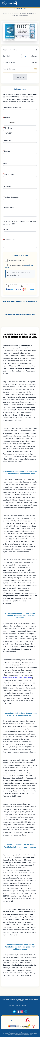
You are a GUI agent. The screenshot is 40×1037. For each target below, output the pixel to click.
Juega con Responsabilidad (16, 1020)
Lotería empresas (20, 999)
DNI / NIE (6, 118)
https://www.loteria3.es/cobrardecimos (17, 678)
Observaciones (8, 207)
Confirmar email (9, 240)
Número (6, 151)
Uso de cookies (5, 999)
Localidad (7, 186)
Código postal (8, 174)
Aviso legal (12, 999)
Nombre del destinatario (12, 107)
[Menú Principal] (37, 3)
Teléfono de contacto (11, 197)
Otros (5, 163)
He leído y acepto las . (19, 266)
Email (5, 229)
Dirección (7, 140)
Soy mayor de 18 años (17, 260)
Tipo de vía (7, 128)
